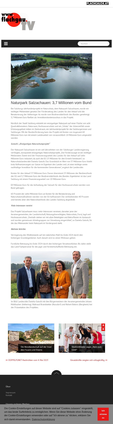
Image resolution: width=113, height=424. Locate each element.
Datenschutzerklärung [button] (43, 419)
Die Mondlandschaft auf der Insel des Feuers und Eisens (36, 348)
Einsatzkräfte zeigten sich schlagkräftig (87, 360)
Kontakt (9, 395)
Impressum (10, 392)
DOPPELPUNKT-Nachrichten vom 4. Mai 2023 (28, 360)
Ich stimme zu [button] (103, 414)
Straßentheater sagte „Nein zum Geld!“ (87, 348)
